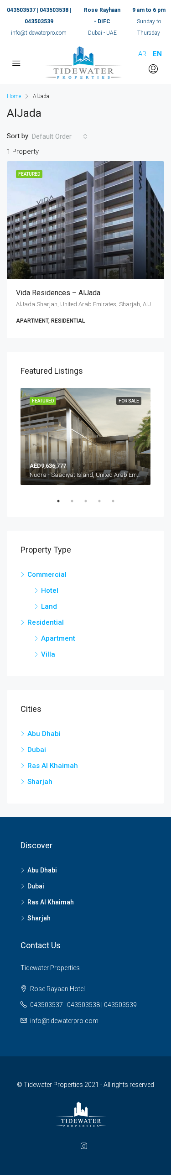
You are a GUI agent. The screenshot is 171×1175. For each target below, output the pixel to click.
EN (157, 54)
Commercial (47, 574)
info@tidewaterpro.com (39, 33)
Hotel (49, 590)
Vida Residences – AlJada (58, 292)
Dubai (36, 750)
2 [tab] (76, 501)
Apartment (58, 638)
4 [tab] (104, 501)
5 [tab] (117, 501)
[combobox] (60, 136)
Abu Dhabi (44, 734)
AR (142, 54)
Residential (45, 622)
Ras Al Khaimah (52, 766)
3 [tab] (90, 501)
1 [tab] (62, 501)
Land (49, 606)
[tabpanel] (85, 437)
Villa (48, 654)
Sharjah (39, 782)
